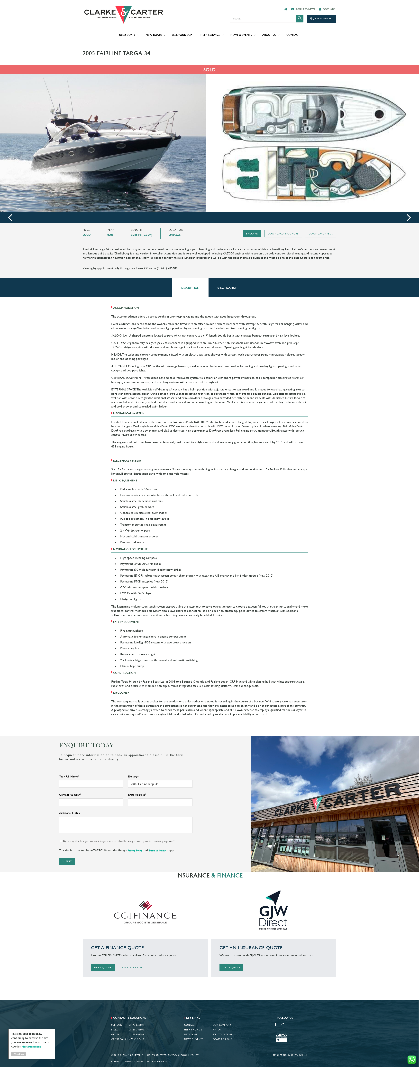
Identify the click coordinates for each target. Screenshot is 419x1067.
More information (31, 1046)
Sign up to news (305, 9)
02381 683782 (136, 1034)
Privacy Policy (135, 850)
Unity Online (299, 1055)
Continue (19, 1054)
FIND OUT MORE (132, 967)
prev (10, 217)
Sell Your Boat (183, 34)
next (409, 217)
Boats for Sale (222, 1039)
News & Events (241, 34)
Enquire (252, 233)
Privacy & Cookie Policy (183, 1055)
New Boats (154, 34)
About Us (269, 34)
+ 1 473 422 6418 (134, 1039)
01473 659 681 (324, 18)
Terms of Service (157, 850)
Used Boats (127, 34)
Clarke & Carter (123, 14)
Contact (293, 34)
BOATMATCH (329, 9)
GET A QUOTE (103, 967)
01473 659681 (136, 1025)
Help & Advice (210, 34)
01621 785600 (136, 1029)
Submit (67, 861)
